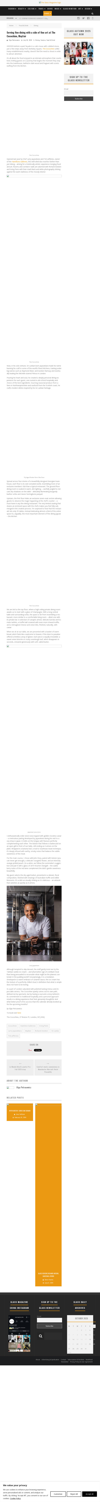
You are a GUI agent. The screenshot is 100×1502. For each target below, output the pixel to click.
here (19, 1013)
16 (81, 1339)
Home (11, 26)
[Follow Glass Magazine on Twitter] (83, 18)
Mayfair (28, 1031)
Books (50, 8)
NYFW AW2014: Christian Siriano (19, 1110)
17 (86, 1339)
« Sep (69, 1352)
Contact (63, 1360)
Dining (46, 13)
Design (87, 8)
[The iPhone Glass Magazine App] (93, 18)
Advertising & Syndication (50, 1360)
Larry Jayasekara (15, 1031)
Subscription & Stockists (76, 1360)
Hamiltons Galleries (19, 161)
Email (66, 89)
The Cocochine (48, 49)
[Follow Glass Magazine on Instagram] (78, 18)
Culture (31, 8)
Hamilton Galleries (27, 1026)
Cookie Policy (15, 1498)
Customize (58, 1494)
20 (69, 1344)
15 (77, 1339)
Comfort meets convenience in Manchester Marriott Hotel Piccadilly (48, 1069)
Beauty (21, 8)
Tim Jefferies (13, 1036)
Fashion (11, 8)
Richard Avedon (41, 1031)
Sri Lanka (55, 1031)
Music (57, 8)
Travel (41, 8)
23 (81, 1344)
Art (79, 8)
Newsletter (65, 1362)
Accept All (89, 1494)
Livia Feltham (20, 1114)
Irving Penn (43, 1026)
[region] (50, 1492)
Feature (43, 40)
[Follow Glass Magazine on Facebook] (88, 18)
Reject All (74, 1494)
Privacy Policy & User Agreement (81, 1362)
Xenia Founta (49, 1280)
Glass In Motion (69, 8)
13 (69, 1339)
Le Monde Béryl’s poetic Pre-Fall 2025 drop (20, 1068)
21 (73, 1344)
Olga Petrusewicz (14, 40)
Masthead (89, 1360)
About (38, 1360)
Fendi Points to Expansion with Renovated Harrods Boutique (41, 18)
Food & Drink (51, 40)
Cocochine (12, 1026)
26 (94, 1344)
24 (86, 1344)
